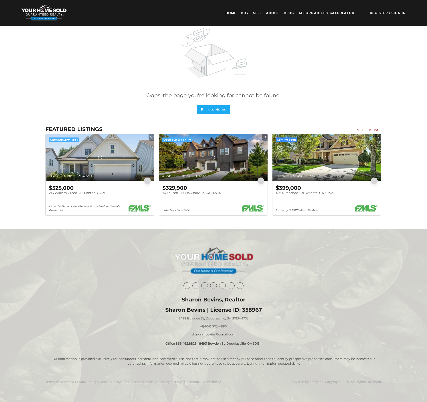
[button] (43, 12)
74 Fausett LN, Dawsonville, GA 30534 (191, 193)
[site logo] (213, 261)
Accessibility (211, 382)
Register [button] (379, 13)
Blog (289, 13)
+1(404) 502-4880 (213, 326)
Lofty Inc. (317, 382)
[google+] (240, 285)
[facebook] (186, 285)
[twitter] (204, 285)
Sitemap (192, 382)
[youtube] (231, 285)
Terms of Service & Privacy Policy (71, 382)
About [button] (272, 13)
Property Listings (169, 382)
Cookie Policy (110, 382)
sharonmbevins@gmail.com (213, 334)
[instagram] (222, 285)
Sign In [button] (398, 13)
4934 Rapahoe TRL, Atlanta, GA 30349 (305, 193)
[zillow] (213, 285)
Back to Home (213, 109)
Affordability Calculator (326, 13)
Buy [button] (244, 13)
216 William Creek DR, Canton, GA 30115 (79, 193)
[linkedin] (195, 285)
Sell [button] (257, 13)
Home (231, 13)
